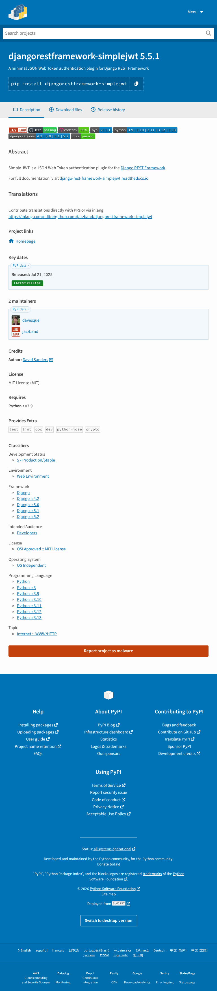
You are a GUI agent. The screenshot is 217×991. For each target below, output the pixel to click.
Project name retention (36, 746)
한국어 (138, 955)
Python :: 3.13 (29, 617)
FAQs (38, 753)
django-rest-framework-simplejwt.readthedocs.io (104, 178)
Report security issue (108, 792)
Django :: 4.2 (28, 498)
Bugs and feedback (179, 725)
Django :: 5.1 (28, 510)
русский (89, 955)
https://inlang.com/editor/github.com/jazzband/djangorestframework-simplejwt (80, 217)
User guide (35, 739)
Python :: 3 (26, 588)
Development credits (177, 753)
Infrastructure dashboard (106, 732)
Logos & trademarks (108, 746)
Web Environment (33, 476)
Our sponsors (108, 753)
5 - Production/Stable (36, 460)
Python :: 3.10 (29, 599)
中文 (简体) (178, 950)
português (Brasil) (96, 950)
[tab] (26, 110)
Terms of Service (106, 785)
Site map (108, 894)
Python (23, 581)
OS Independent (31, 565)
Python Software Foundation (113, 888)
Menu (193, 12)
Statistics (108, 739)
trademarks (152, 873)
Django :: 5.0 (28, 505)
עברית (104, 955)
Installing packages (35, 725)
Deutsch (159, 950)
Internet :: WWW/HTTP (37, 634)
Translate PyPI (177, 739)
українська (122, 950)
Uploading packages (35, 732)
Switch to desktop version (109, 920)
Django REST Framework (143, 168)
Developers (27, 533)
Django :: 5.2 (28, 516)
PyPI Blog (106, 725)
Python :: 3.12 (29, 611)
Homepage (26, 241)
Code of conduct (106, 800)
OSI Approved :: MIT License (41, 549)
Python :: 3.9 (28, 593)
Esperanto (121, 955)
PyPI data (19, 265)
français (58, 950)
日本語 (74, 950)
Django (23, 492)
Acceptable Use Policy (106, 814)
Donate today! (108, 864)
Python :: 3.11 (29, 606)
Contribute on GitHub (177, 732)
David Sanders (35, 360)
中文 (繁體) (199, 950)
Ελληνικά (142, 950)
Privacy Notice (106, 807)
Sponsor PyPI (179, 746)
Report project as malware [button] (108, 651)
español (41, 950)
